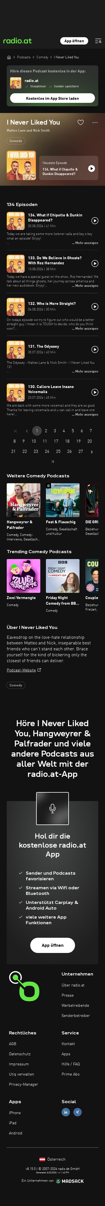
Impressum (19, 1064)
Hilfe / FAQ (71, 1064)
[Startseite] (9, 57)
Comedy (16, 141)
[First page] (15, 431)
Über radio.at (73, 985)
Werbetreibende (75, 1006)
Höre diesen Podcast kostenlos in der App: (48, 71)
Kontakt (68, 1044)
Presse (68, 995)
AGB (12, 1044)
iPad (13, 1123)
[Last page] (52, 461)
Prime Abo (71, 1074)
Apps (66, 1054)
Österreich (56, 1159)
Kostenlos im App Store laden (52, 99)
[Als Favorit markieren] (80, 122)
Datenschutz (20, 1054)
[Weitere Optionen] (95, 122)
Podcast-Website (21, 670)
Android (15, 1133)
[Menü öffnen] (98, 40)
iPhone (15, 1113)
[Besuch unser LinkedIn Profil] (66, 1112)
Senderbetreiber (76, 1016)
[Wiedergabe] (91, 168)
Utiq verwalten (21, 1074)
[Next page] (91, 451)
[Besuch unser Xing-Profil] (77, 1112)
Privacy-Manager (23, 1085)
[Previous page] (26, 431)
